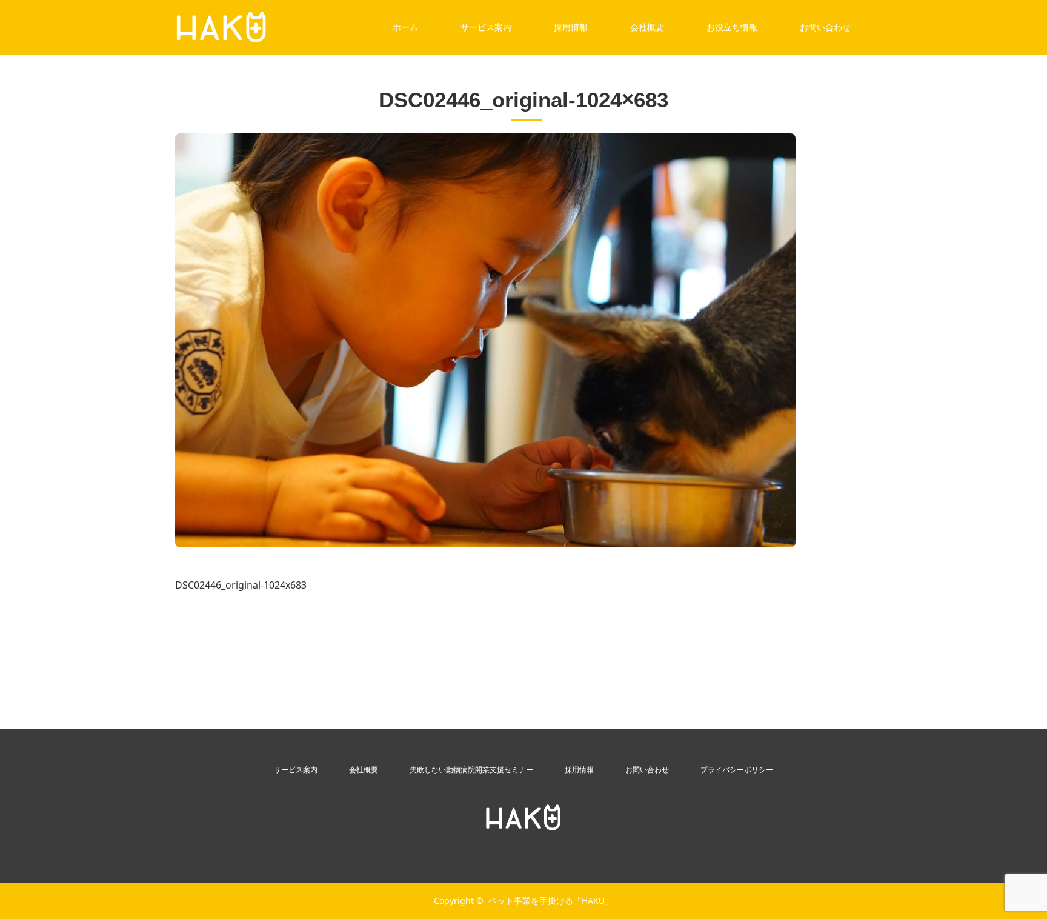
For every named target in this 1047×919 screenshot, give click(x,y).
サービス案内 (485, 27)
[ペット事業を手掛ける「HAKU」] (523, 817)
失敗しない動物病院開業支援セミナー (471, 769)
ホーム (405, 27)
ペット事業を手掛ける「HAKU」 (550, 900)
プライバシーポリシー (736, 769)
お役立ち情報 (731, 27)
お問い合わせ (825, 27)
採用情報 (571, 27)
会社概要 (647, 27)
